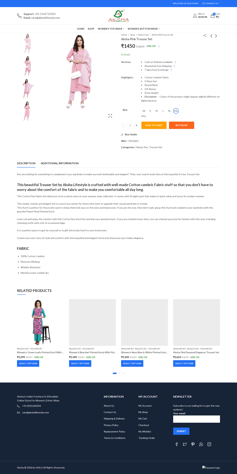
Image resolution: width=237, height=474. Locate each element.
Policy (122, 431)
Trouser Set (155, 147)
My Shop (143, 412)
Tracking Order (146, 437)
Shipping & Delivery (114, 418)
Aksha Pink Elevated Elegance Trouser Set (196, 352)
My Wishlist (144, 431)
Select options (28, 363)
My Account (145, 405)
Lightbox (110, 116)
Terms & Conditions (114, 437)
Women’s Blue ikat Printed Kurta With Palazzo (94, 352)
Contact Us (110, 412)
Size (125, 109)
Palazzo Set (143, 34)
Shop (132, 34)
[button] (115, 373)
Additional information (60, 163)
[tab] (26, 163)
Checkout (143, 425)
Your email (179, 413)
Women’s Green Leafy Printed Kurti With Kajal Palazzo (46, 352)
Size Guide (131, 134)
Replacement (111, 431)
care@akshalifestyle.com (35, 412)
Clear (143, 116)
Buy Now (182, 125)
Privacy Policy (111, 425)
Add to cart (154, 125)
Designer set (127, 349)
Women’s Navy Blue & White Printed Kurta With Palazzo (151, 352)
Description (26, 163)
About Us (109, 405)
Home (124, 34)
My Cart (142, 418)
